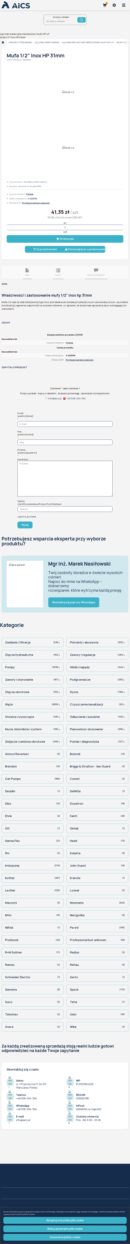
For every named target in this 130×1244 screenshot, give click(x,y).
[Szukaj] (81, 20)
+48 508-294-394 (76, 398)
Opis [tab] (27, 275)
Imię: (25, 433)
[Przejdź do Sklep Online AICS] (3, 42)
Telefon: (39, 502)
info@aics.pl (55, 398)
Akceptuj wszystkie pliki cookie (65, 1220)
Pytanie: (27, 451)
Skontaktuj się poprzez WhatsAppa (73, 602)
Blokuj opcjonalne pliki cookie (65, 1228)
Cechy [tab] (58, 275)
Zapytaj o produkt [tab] (96, 275)
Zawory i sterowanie (20, 42)
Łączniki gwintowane (47, 42)
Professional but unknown (36, 203)
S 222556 (27, 59)
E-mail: (25, 414)
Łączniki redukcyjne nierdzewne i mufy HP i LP (88, 42)
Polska (29, 194)
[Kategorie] (124, 5)
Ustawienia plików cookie (65, 1237)
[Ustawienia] (114, 5)
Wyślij (25, 525)
